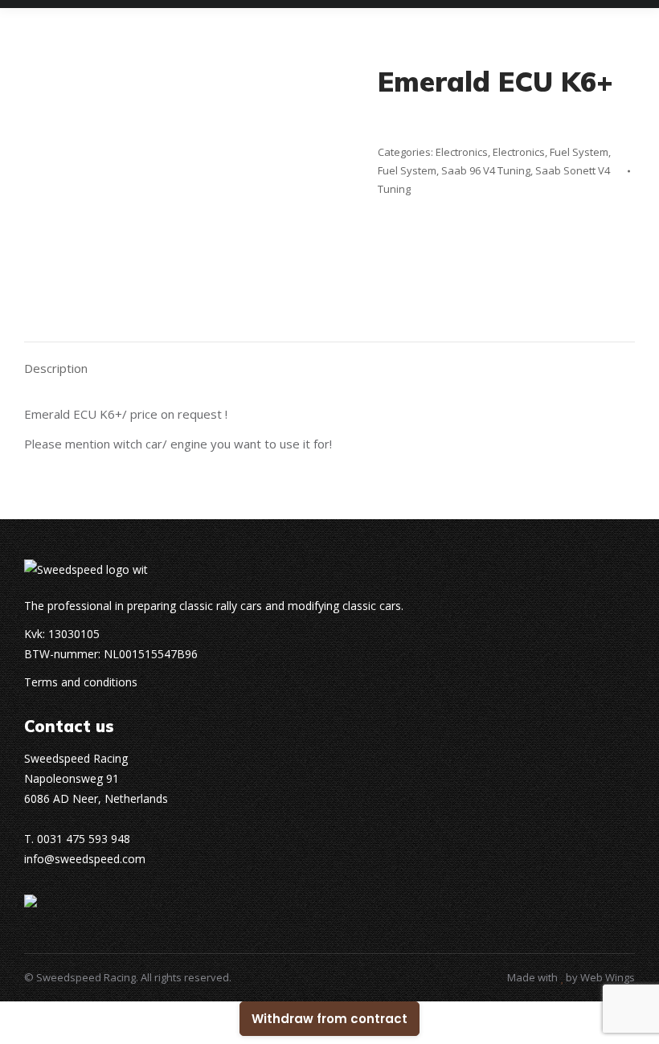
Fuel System (579, 152)
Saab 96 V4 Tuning (485, 170)
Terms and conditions (80, 682)
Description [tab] (56, 368)
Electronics (462, 152)
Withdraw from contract (329, 1018)
